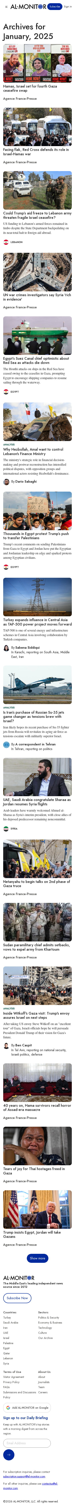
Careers (42, 1392)
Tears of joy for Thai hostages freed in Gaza (34, 1171)
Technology (45, 1328)
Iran (5, 1328)
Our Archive (45, 1338)
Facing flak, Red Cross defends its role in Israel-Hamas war (36, 152)
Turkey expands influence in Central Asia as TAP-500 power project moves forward (37, 622)
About (41, 1377)
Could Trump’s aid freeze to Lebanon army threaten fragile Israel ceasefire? (37, 215)
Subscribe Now (17, 1298)
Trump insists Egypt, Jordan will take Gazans (32, 1234)
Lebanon (8, 1358)
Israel (6, 1338)
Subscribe (55, 6)
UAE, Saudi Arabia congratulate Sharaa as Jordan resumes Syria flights (37, 802)
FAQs (6, 1387)
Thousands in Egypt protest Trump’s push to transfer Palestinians (36, 536)
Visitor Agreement (13, 1377)
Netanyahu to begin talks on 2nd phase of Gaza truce (36, 884)
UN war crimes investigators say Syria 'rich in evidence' (37, 297)
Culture (42, 1333)
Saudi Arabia (10, 1323)
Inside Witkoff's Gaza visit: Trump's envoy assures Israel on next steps (36, 1015)
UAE (5, 1333)
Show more (37, 1258)
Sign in (68, 6)
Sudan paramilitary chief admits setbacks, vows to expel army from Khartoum (36, 947)
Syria (6, 1364)
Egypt (6, 1348)
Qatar (6, 1353)
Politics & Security (48, 1318)
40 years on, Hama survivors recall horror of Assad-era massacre (37, 1108)
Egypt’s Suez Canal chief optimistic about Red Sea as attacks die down (36, 361)
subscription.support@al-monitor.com (24, 1476)
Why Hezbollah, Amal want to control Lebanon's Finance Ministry (33, 451)
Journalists (43, 1382)
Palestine (8, 1343)
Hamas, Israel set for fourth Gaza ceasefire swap (30, 88)
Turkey (7, 1318)
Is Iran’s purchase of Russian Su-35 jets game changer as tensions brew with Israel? (33, 717)
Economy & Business (50, 1323)
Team (41, 1387)
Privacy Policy (11, 1382)
